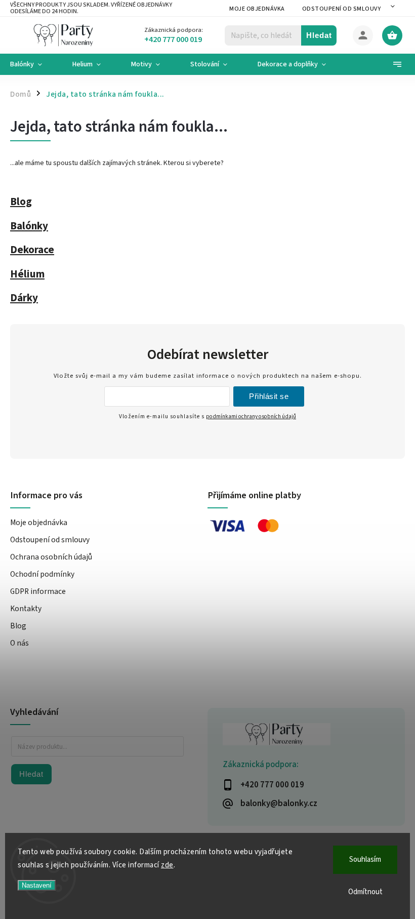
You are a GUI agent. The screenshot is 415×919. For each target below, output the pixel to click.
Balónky (29, 225)
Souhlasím (365, 859)
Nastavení (37, 885)
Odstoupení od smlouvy (341, 9)
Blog (21, 201)
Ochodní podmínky (42, 574)
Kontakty (26, 608)
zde (167, 865)
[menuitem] (33, 64)
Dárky (24, 297)
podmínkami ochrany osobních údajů (251, 416)
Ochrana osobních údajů (51, 557)
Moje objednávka (257, 9)
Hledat (319, 35)
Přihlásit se (268, 396)
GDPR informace (38, 591)
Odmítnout (365, 892)
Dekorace (32, 249)
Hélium (27, 274)
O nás (19, 643)
